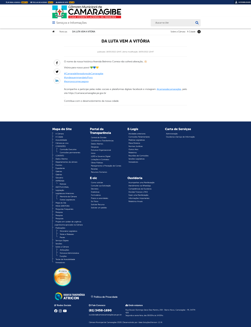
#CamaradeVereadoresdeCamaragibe (83, 73)
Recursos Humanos (99, 172)
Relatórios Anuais (136, 201)
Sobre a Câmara (178, 31)
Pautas (62, 237)
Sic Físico (94, 201)
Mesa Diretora (134, 143)
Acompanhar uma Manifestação (142, 183)
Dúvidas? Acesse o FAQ (138, 192)
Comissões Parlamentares (139, 137)
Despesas (95, 147)
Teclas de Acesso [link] (42, 2)
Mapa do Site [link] (66, 2)
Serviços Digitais (62, 241)
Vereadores (60, 263)
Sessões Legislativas (137, 159)
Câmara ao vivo (62, 143)
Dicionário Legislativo (68, 231)
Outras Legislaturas (67, 200)
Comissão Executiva (68, 149)
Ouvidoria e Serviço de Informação (180, 137)
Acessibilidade (61, 140)
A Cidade (191, 31)
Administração (172, 134)
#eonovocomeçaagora (76, 81)
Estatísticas (95, 192)
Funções (63, 256)
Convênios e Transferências (102, 141)
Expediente (60, 168)
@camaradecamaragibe (169, 89)
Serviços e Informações (71, 22)
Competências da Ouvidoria (140, 189)
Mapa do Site (61, 203)
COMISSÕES (61, 146)
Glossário (59, 178)
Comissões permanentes (70, 153)
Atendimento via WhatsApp (140, 186)
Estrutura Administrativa (69, 253)
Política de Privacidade (105, 297)
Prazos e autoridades (99, 198)
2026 (119, 322)
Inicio (93, 153)
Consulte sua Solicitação (101, 186)
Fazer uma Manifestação (138, 195)
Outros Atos (133, 149)
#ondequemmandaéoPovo (78, 77)
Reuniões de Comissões (139, 156)
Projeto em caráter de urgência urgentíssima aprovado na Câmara (69, 223)
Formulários (96, 195)
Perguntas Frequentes (64, 209)
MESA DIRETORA (63, 206)
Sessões (59, 244)
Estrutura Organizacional (101, 150)
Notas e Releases (67, 234)
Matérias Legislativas (137, 140)
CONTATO (60, 156)
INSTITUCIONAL (62, 187)
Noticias (63, 32)
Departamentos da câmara (66, 162)
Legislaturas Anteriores (65, 193)
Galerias (59, 171)
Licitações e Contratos (100, 159)
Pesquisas (59, 219)
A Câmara (60, 134)
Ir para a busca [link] (17, 2)
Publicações (60, 228)
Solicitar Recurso (98, 205)
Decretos (94, 189)
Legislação (60, 190)
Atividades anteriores (137, 134)
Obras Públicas (97, 163)
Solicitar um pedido (99, 208)
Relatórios (133, 153)
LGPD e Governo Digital (100, 156)
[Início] (53, 31)
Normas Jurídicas (136, 146)
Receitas (94, 169)
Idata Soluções (144, 322)
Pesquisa (59, 212)
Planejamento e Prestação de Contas (106, 166)
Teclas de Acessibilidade (65, 259)
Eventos (59, 165)
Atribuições (64, 250)
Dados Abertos (62, 159)
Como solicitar (97, 183)
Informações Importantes (139, 198)
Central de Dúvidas (98, 137)
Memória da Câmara (68, 197)
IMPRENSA (60, 181)
